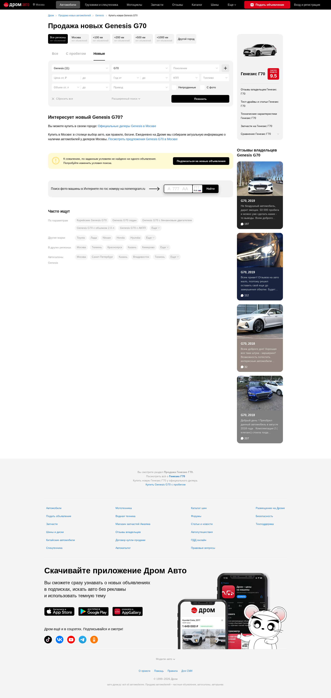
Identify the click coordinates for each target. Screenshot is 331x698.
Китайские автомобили (60, 540)
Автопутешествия (202, 532)
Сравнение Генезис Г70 (256, 133)
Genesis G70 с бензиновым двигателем (167, 220)
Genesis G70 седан (124, 220)
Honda (121, 237)
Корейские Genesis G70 (92, 220)
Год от (117, 77)
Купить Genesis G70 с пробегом (166, 484)
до (143, 77)
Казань (132, 247)
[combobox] (81, 68)
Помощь (159, 670)
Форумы (196, 516)
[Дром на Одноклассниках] (94, 639)
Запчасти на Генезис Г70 (256, 126)
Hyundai (135, 237)
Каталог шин (199, 508)
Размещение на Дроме (270, 508)
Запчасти (157, 4)
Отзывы (177, 4)
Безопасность (264, 516)
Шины (215, 4)
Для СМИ (186, 670)
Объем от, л (61, 87)
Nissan (107, 237)
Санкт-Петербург (102, 256)
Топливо (208, 77)
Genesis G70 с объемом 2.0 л (95, 227)
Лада (94, 237)
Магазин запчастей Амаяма (133, 523)
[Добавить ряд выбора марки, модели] (225, 68)
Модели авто (164, 658)
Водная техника (125, 516)
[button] (156, 228)
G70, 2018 (248, 343)
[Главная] (16, 5)
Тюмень (97, 247)
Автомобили (68, 4)
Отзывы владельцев (128, 532)
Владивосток (141, 256)
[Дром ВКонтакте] (59, 639)
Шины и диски (55, 532)
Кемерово (148, 247)
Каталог (197, 4)
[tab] (55, 55)
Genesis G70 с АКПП (133, 227)
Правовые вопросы (203, 547)
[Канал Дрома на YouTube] (71, 639)
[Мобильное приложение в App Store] (59, 611)
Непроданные (187, 87)
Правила (173, 670)
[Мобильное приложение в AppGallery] (127, 611)
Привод (118, 87)
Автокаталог (123, 547)
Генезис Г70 (253, 73)
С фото (211, 87)
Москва (40, 4)
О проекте (144, 670)
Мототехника (124, 508)
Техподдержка (265, 523)
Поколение (180, 68)
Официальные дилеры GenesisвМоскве (127, 126)
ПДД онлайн (198, 540)
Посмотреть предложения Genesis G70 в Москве (143, 139)
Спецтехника (54, 547)
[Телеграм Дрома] (82, 639)
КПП (176, 77)
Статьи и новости (202, 523)
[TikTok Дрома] (48, 639)
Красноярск (114, 247)
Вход (307, 4)
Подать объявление (58, 516)
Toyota (81, 237)
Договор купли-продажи (130, 540)
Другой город (186, 38)
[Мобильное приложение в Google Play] (93, 611)
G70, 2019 (248, 200)
